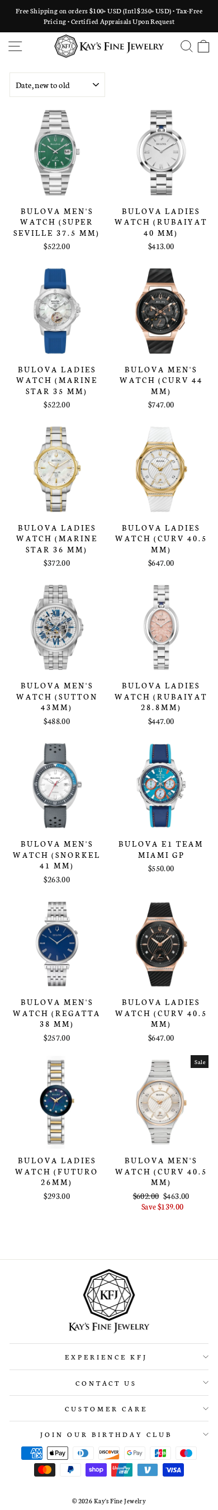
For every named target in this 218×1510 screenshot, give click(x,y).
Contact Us (106, 1382)
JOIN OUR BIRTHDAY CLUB (106, 1434)
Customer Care (106, 1408)
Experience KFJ (106, 1356)
